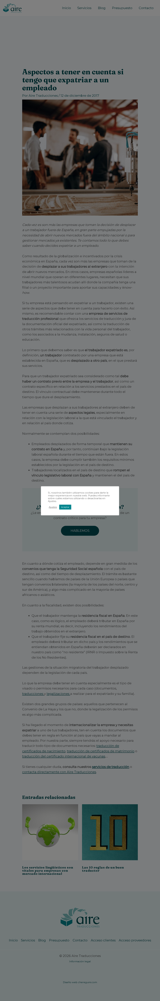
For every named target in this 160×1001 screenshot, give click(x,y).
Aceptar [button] (65, 507)
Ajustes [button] (53, 507)
